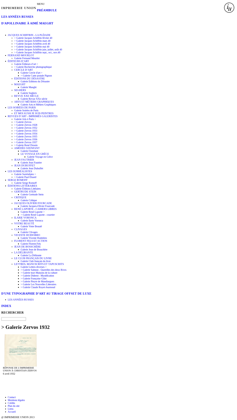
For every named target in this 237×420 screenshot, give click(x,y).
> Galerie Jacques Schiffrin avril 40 (32, 43)
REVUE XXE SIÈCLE (26, 96)
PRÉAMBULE (47, 10)
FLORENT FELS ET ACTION (30, 240)
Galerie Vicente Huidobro (34, 238)
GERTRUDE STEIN (25, 191)
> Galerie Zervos (22, 122)
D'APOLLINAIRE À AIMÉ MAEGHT (27, 23)
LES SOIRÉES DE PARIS (22, 107)
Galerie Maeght (28, 87)
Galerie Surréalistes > (25, 174)
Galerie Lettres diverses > (34, 267)
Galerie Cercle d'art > (31, 72)
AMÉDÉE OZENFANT (27, 148)
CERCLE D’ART (23, 69)
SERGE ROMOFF (18, 180)
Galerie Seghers (29, 93)
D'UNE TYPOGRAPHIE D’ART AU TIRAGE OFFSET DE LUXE (46, 293)
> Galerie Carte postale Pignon (36, 75)
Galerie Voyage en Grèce (40, 156)
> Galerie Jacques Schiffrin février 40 (33, 38)
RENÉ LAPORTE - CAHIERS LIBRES (35, 209)
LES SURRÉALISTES (20, 171)
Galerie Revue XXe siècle (34, 98)
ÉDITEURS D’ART (18, 61)
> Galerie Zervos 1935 (25, 136)
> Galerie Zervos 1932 (25, 127)
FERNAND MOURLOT (21, 55)
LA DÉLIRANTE (23, 252)
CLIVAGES (20, 229)
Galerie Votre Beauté (31, 226)
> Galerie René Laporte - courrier (38, 214)
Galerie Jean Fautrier (31, 162)
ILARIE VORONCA (25, 217)
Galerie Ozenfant (29, 151)
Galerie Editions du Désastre (35, 81)
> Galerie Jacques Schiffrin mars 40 (32, 40)
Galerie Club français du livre (36, 261)
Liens (10, 408)
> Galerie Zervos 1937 (25, 142)
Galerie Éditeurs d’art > (26, 64)
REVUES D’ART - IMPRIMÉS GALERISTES (33, 116)
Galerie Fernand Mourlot (27, 58)
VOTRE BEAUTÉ (24, 223)
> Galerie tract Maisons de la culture (39, 272)
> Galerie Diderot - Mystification (37, 275)
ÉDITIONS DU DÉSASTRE (29, 78)
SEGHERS (20, 90)
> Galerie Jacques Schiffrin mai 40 (31, 46)
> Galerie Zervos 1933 (25, 130)
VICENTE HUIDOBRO (27, 235)
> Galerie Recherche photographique (33, 67)
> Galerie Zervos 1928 (25, 125)
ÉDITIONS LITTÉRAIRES (22, 185)
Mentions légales (16, 400)
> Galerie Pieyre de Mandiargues (37, 281)
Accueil (12, 411)
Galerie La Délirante (31, 255)
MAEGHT (19, 84)
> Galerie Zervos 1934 (25, 133)
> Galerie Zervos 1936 (25, 139)
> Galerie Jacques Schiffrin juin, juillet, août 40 (38, 49)
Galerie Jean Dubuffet (32, 168)
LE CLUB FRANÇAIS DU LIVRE (33, 258)
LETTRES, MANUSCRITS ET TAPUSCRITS (39, 264)
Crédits (11, 403)
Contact (12, 397)
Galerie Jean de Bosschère (34, 249)
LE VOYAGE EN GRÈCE (35, 154)
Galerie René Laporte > (33, 211)
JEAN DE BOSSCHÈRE (27, 246)
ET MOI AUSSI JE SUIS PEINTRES (34, 113)
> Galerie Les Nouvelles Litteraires (38, 284)
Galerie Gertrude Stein (32, 194)
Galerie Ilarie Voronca (32, 220)
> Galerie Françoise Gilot (33, 278)
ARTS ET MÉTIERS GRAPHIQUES (34, 101)
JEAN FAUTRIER (24, 159)
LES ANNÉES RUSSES (17, 16)
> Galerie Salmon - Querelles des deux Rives (43, 269)
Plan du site (14, 406)
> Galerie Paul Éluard (25, 177)
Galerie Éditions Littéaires (27, 188)
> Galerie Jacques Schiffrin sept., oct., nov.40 (37, 52)
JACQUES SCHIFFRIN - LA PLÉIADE (29, 35)
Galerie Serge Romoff (25, 182)
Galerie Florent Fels (31, 243)
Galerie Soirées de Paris (26, 110)
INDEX (6, 306)
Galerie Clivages (29, 232)
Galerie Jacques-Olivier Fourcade (38, 206)
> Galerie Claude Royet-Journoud (38, 287)
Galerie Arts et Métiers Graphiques (38, 104)
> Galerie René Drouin (26, 145)
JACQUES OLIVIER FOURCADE (33, 203)
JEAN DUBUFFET (24, 165)
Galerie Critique (29, 200)
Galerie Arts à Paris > (25, 119)
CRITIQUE (20, 197)
